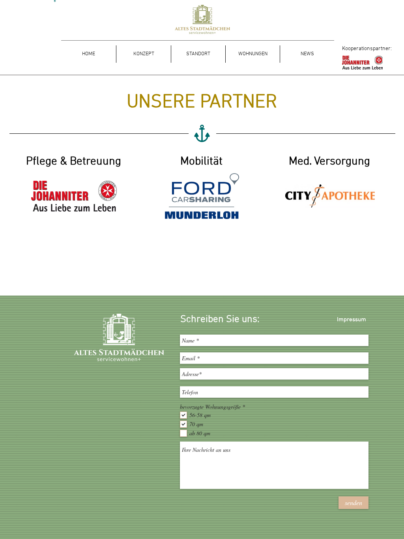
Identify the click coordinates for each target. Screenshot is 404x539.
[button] (143, 54)
